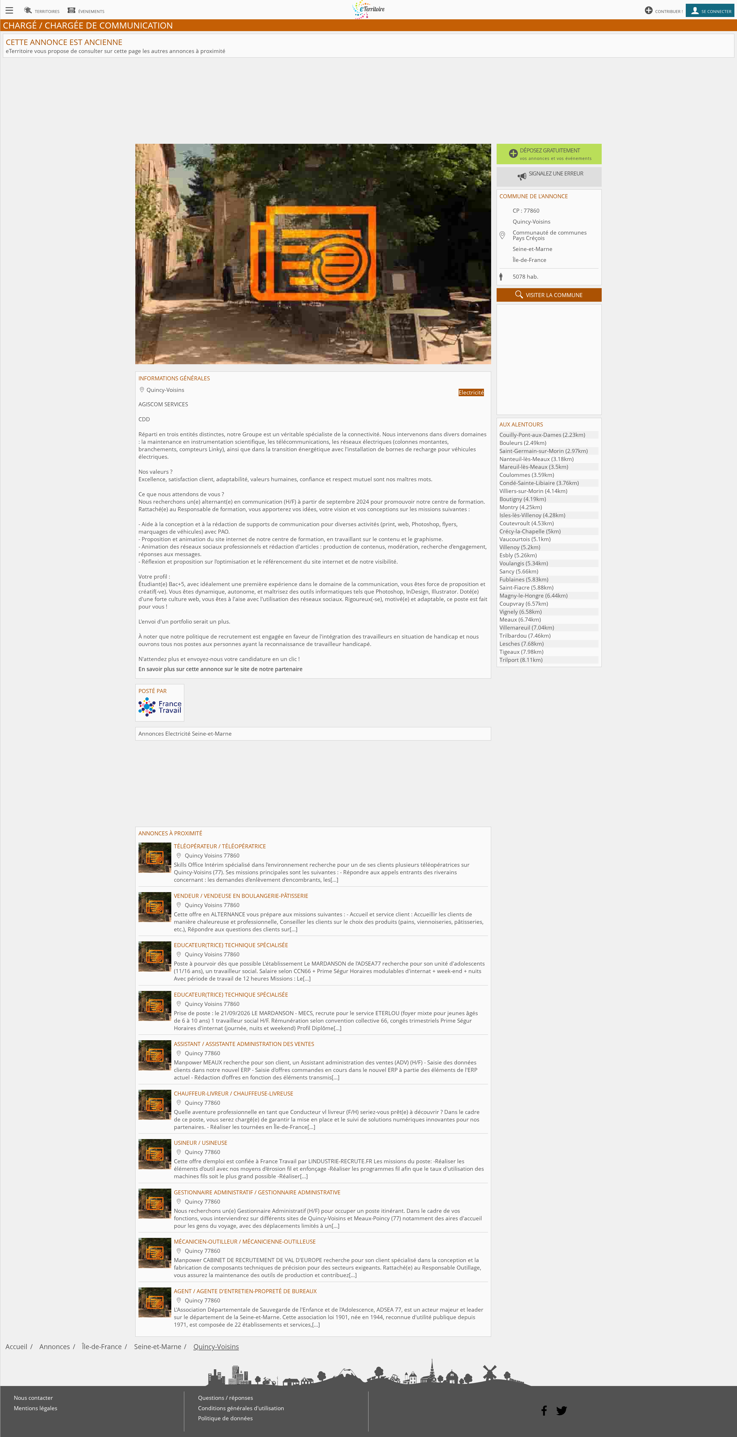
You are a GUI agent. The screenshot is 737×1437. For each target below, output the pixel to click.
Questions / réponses (225, 1398)
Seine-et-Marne (532, 249)
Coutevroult (514, 523)
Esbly (506, 555)
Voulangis (511, 563)
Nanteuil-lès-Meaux (524, 459)
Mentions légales (35, 1408)
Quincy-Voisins (531, 221)
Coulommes (514, 475)
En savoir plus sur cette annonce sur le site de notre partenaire (220, 669)
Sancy (506, 571)
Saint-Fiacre (514, 587)
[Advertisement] (368, 101)
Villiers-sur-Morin (521, 491)
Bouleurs (511, 443)
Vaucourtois (514, 539)
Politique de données (225, 1418)
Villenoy (509, 547)
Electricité (471, 392)
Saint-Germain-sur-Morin (531, 451)
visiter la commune (549, 294)
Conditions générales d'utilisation (241, 1408)
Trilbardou (513, 635)
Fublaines (512, 579)
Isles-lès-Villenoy (520, 515)
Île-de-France (529, 260)
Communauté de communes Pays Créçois (550, 235)
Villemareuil (514, 627)
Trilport (509, 660)
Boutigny (510, 499)
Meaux (508, 619)
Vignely (508, 611)
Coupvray (511, 603)
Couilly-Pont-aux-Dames (530, 435)
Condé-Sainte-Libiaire (527, 483)
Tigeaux (509, 652)
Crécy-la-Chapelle (522, 531)
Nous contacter (33, 1398)
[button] (549, 154)
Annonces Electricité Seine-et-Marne (185, 733)
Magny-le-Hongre (521, 595)
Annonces (54, 1346)
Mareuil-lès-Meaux (523, 467)
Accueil (16, 1346)
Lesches (509, 643)
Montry (508, 507)
